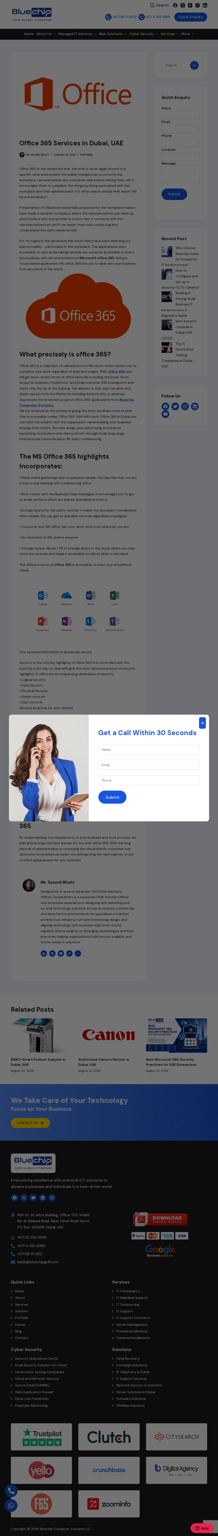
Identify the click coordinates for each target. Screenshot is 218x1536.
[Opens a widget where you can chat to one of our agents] (202, 1528)
